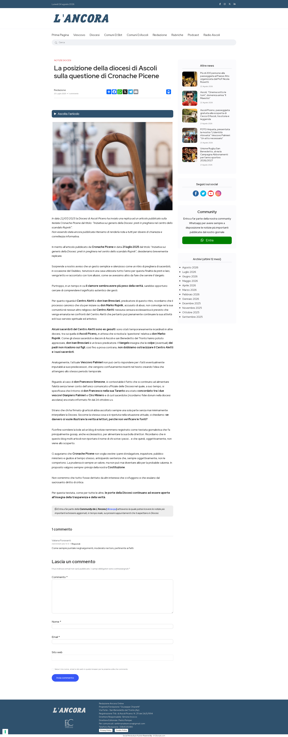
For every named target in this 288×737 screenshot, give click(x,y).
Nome (56, 621)
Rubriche (177, 35)
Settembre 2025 (192, 316)
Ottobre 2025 (190, 312)
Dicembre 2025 (191, 303)
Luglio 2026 (189, 272)
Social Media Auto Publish (133, 736)
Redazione (160, 35)
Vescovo (79, 35)
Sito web (57, 652)
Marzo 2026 (189, 290)
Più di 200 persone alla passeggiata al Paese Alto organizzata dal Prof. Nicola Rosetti (214, 77)
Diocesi (95, 35)
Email (56, 637)
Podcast (193, 35)
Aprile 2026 (189, 285)
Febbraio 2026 (191, 294)
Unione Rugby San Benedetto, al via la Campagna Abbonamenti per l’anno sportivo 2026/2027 (214, 154)
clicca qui (111, 509)
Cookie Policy (121, 730)
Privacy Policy (105, 730)
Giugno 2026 (190, 276)
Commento (60, 577)
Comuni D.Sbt (113, 35)
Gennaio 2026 (190, 299)
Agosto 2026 (190, 267)
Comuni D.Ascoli (137, 35)
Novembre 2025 (192, 308)
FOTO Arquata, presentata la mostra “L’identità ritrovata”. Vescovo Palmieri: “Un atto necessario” (215, 134)
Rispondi (76, 543)
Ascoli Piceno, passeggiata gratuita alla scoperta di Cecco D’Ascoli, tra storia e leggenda (215, 115)
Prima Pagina (60, 35)
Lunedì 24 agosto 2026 (63, 4)
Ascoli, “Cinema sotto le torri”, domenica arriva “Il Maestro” (213, 95)
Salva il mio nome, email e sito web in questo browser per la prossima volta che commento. (91, 669)
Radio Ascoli (212, 35)
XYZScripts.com (159, 736)
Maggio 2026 (190, 281)
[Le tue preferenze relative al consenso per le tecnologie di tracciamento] (5, 732)
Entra (208, 240)
